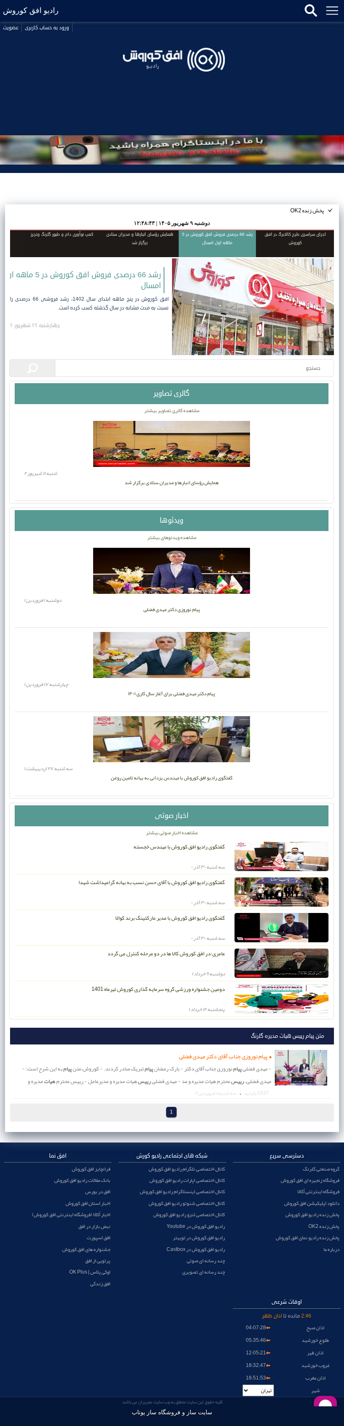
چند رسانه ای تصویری (203, 1272)
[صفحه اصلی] (172, 83)
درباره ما (331, 1249)
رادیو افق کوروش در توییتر (199, 1238)
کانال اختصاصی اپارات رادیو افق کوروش (187, 1180)
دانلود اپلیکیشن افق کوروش (311, 1203)
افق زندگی (100, 1284)
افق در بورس (97, 1191)
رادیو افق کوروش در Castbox (196, 1249)
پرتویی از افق (97, 1261)
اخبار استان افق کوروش (87, 1203)
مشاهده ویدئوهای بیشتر (171, 537)
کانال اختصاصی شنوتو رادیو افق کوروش (187, 1203)
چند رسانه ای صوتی (206, 1261)
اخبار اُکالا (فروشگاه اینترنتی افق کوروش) (71, 1214)
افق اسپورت (98, 1238)
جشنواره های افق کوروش (86, 1249)
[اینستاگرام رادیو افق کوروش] (172, 150)
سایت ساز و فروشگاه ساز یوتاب (172, 1412)
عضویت (10, 27)
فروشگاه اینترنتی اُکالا (318, 1191)
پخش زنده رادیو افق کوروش (312, 1214)
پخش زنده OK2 (307, 210)
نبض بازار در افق (94, 1226)
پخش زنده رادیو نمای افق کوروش (307, 1238)
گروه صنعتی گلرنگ (321, 1169)
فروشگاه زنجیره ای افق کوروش (310, 1180)
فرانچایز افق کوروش (91, 1169)
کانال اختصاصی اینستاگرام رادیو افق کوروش (182, 1191)
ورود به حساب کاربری (47, 27)
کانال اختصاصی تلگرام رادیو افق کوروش (187, 1169)
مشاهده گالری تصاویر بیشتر (171, 410)
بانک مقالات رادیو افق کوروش (82, 1180)
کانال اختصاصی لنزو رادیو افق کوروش (189, 1214)
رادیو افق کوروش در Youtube (196, 1226)
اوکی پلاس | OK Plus (89, 1272)
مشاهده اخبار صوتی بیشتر (172, 833)
